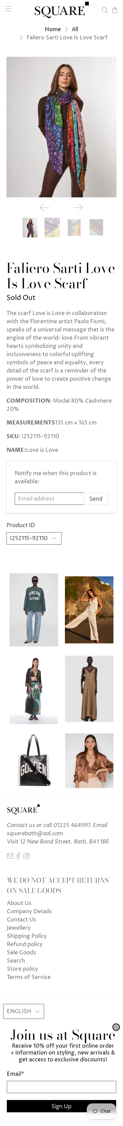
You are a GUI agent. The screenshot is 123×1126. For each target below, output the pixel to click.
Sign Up (61, 1106)
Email (15, 1074)
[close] (116, 1027)
